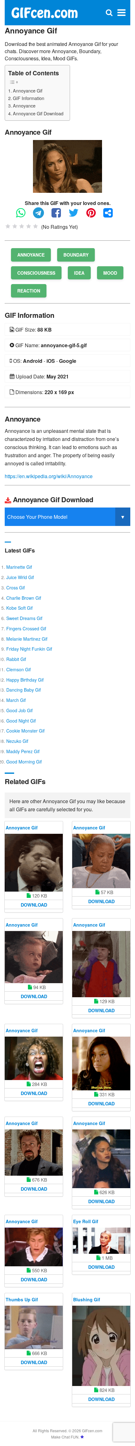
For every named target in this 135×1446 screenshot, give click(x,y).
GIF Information (28, 98)
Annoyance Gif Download (38, 113)
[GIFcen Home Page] (44, 12)
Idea (79, 273)
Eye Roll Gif (85, 1221)
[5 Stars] (35, 226)
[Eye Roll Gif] (101, 1241)
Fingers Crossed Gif (26, 628)
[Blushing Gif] (101, 1346)
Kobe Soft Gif (19, 608)
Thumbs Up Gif (22, 1299)
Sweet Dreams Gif (24, 618)
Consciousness (36, 273)
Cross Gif (15, 587)
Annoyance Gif (27, 90)
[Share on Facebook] (59, 215)
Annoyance (24, 105)
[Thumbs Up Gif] (34, 1327)
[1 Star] (8, 226)
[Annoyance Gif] (67, 165)
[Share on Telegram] (41, 215)
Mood (110, 273)
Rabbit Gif (16, 659)
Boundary (76, 255)
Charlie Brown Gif (23, 598)
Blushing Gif (86, 1299)
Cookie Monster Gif (25, 731)
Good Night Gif (21, 721)
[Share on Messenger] (111, 215)
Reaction (28, 291)
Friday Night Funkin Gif (29, 649)
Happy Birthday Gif (25, 680)
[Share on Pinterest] (94, 215)
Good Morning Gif (24, 761)
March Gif (16, 700)
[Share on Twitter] (76, 215)
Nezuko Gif (17, 741)
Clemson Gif (18, 669)
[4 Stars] (28, 226)
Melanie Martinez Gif (26, 639)
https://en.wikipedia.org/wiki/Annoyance (49, 476)
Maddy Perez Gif (23, 751)
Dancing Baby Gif (23, 690)
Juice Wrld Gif (20, 577)
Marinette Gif (19, 567)
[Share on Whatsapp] (24, 215)
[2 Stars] (15, 226)
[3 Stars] (22, 226)
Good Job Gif (19, 710)
